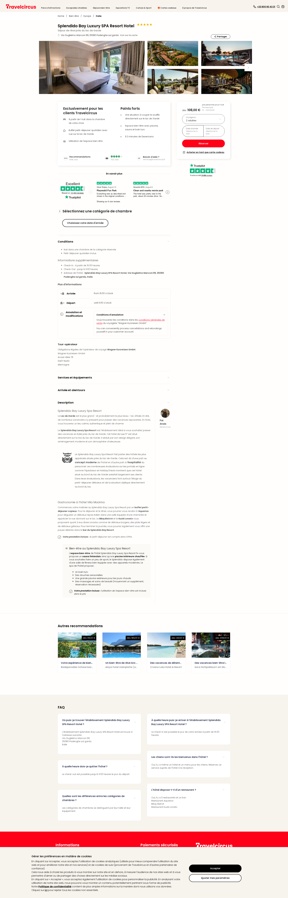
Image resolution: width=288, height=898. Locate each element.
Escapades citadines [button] (76, 7)
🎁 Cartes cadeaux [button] (167, 7)
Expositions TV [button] (123, 7)
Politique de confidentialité (54, 886)
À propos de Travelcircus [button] (194, 7)
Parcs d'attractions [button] (50, 7)
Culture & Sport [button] (144, 7)
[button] (278, 6)
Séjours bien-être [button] (101, 7)
